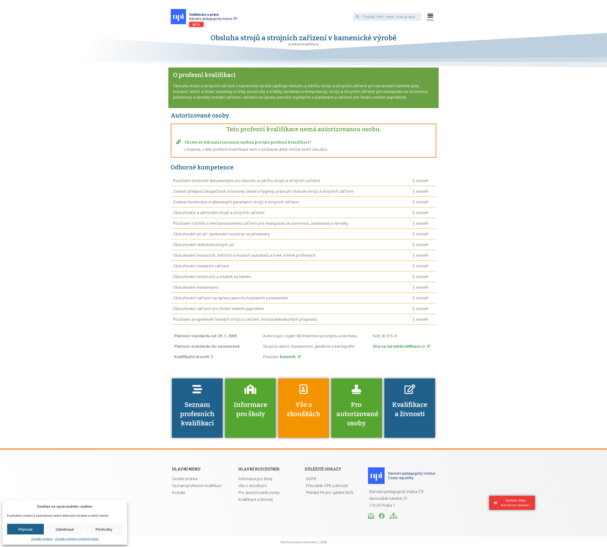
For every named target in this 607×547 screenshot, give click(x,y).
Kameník (288, 356)
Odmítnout (64, 529)
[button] (430, 17)
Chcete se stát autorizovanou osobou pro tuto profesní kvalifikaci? (247, 142)
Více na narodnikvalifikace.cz (399, 346)
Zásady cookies (42, 539)
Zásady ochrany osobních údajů (77, 539)
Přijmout (25, 529)
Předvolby (104, 529)
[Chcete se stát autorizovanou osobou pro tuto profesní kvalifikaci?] (178, 142)
